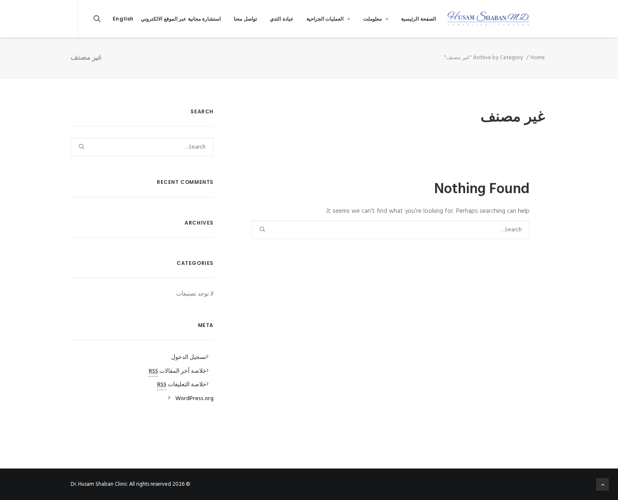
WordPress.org (194, 398)
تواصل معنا (245, 18)
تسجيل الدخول (188, 357)
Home (538, 57)
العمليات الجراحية (325, 18)
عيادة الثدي (281, 18)
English (123, 18)
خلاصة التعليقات (181, 385)
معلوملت (372, 18)
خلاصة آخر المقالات (177, 371)
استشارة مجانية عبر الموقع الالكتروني (181, 18)
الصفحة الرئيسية (418, 18)
